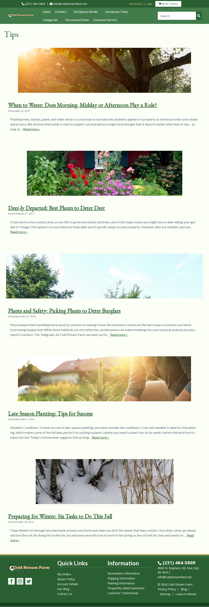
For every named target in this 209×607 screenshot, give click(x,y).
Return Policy (66, 579)
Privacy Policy (167, 589)
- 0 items (169, 4)
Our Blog (63, 589)
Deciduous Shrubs (86, 11)
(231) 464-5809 (34, 4)
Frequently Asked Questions (126, 588)
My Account (135, 3)
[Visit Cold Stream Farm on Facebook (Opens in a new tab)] (11, 582)
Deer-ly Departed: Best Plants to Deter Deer (56, 207)
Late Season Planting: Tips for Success (50, 413)
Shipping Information (121, 578)
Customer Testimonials (123, 593)
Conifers (61, 11)
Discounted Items (77, 20)
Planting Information (121, 583)
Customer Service (105, 20)
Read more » (31, 129)
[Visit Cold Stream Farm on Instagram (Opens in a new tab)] (20, 582)
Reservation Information (124, 574)
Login (149, 3)
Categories (50, 20)
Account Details (67, 584)
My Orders (64, 574)
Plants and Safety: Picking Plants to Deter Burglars (64, 310)
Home (47, 11)
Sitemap (165, 594)
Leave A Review (186, 594)
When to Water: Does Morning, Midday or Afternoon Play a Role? (82, 104)
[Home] (20, 18)
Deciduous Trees (116, 11)
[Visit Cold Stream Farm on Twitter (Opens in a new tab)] (28, 582)
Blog (184, 589)
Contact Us (64, 594)
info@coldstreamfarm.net (69, 4)
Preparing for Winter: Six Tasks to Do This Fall (60, 516)
